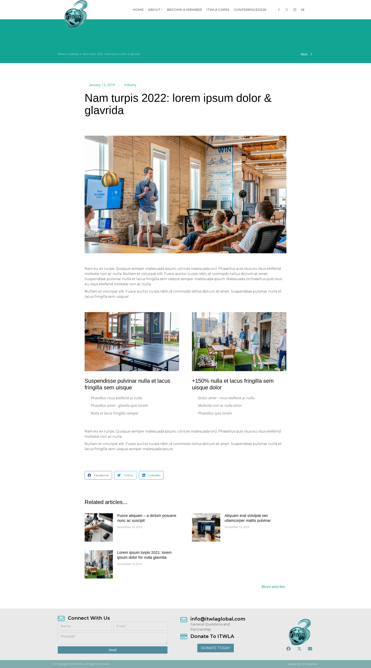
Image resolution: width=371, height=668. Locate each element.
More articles (273, 587)
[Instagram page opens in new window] (295, 10)
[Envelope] (310, 649)
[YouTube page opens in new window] (303, 10)
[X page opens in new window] (287, 10)
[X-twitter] (299, 649)
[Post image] (99, 527)
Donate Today (215, 648)
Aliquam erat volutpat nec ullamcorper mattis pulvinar (248, 518)
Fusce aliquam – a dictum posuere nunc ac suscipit (146, 518)
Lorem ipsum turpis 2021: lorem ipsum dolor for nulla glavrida (144, 555)
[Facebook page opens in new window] (279, 10)
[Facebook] (288, 649)
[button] (98, 475)
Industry (130, 85)
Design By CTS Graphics (303, 664)
